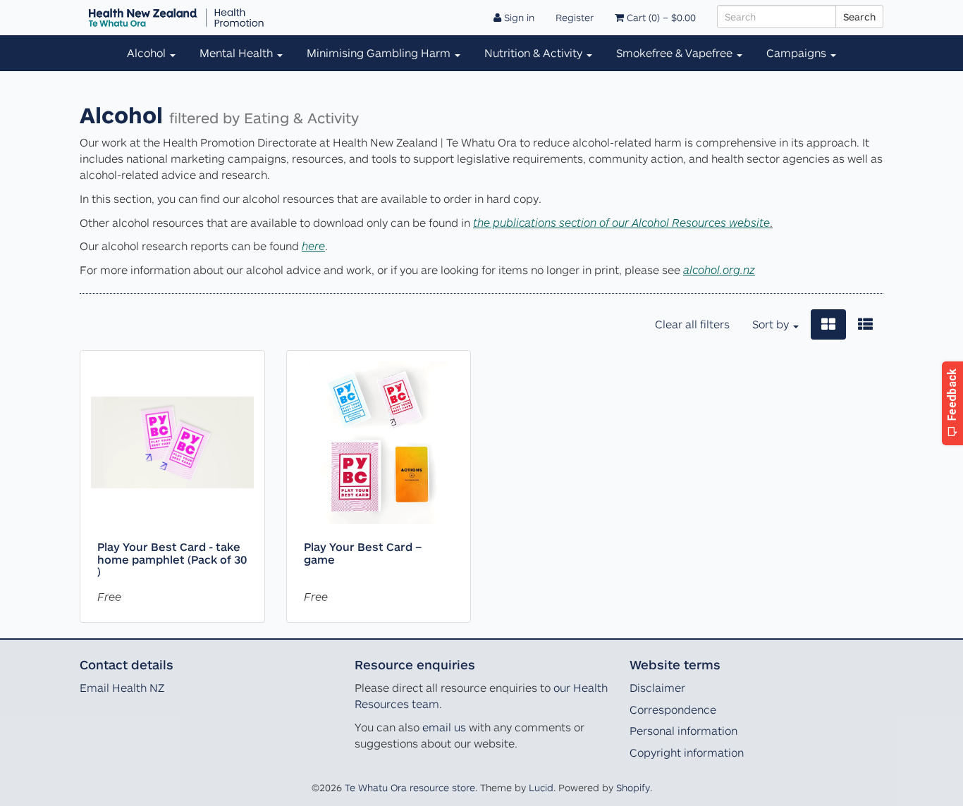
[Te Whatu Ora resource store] (176, 17)
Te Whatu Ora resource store (410, 787)
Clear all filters (692, 324)
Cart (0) (660, 17)
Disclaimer (657, 688)
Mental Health (238, 53)
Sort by (772, 324)
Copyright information (687, 752)
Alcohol (147, 53)
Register (575, 17)
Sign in (517, 17)
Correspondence (673, 709)
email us (444, 727)
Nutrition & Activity (534, 53)
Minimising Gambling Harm (380, 53)
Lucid (541, 787)
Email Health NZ (122, 688)
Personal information (683, 731)
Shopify (633, 787)
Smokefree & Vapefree (675, 53)
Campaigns (797, 53)
